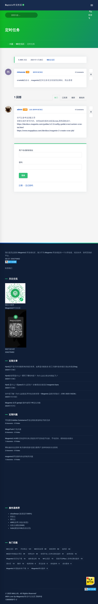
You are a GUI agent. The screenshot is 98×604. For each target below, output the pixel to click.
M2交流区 (20, 44)
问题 (11, 44)
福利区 (66, 549)
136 (27, 72)
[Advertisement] (49, 216)
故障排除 (72, 554)
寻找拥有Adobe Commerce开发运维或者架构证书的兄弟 (27, 420)
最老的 (81, 98)
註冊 (21, 185)
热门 (56, 98)
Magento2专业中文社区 (25, 596)
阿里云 (13, 517)
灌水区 (10, 564)
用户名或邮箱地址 (26, 150)
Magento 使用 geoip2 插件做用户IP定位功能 (22, 403)
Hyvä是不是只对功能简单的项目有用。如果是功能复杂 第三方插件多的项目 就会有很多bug (41, 367)
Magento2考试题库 (39, 568)
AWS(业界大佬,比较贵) (19, 522)
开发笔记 (26, 549)
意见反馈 (43, 564)
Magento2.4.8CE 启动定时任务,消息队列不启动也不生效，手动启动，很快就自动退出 (39, 438)
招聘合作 (33, 554)
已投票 (64, 98)
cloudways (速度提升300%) (21, 514)
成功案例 (66, 564)
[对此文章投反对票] (91, 78)
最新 (73, 98)
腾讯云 (13, 519)
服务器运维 (34, 559)
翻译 (20, 564)
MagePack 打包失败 (13, 429)
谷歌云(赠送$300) (17, 525)
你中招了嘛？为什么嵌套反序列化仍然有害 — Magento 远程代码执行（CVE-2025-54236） (41, 394)
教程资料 (54, 549)
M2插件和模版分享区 (15, 554)
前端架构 (55, 564)
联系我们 (8, 268)
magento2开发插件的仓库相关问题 (19, 456)
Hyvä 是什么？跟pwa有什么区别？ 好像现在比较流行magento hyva (32, 385)
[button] (83, 15)
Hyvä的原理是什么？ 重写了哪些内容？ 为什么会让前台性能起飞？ (31, 376)
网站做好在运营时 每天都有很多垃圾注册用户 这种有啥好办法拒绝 (31, 447)
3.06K (25, 109)
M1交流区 (48, 559)
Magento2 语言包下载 (15, 559)
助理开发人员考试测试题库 (52, 554)
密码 (20, 162)
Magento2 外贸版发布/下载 (17, 568)
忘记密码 (29, 185)
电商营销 (31, 564)
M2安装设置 (40, 549)
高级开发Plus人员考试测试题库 (69, 559)
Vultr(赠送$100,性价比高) (20, 528)
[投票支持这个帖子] (91, 71)
